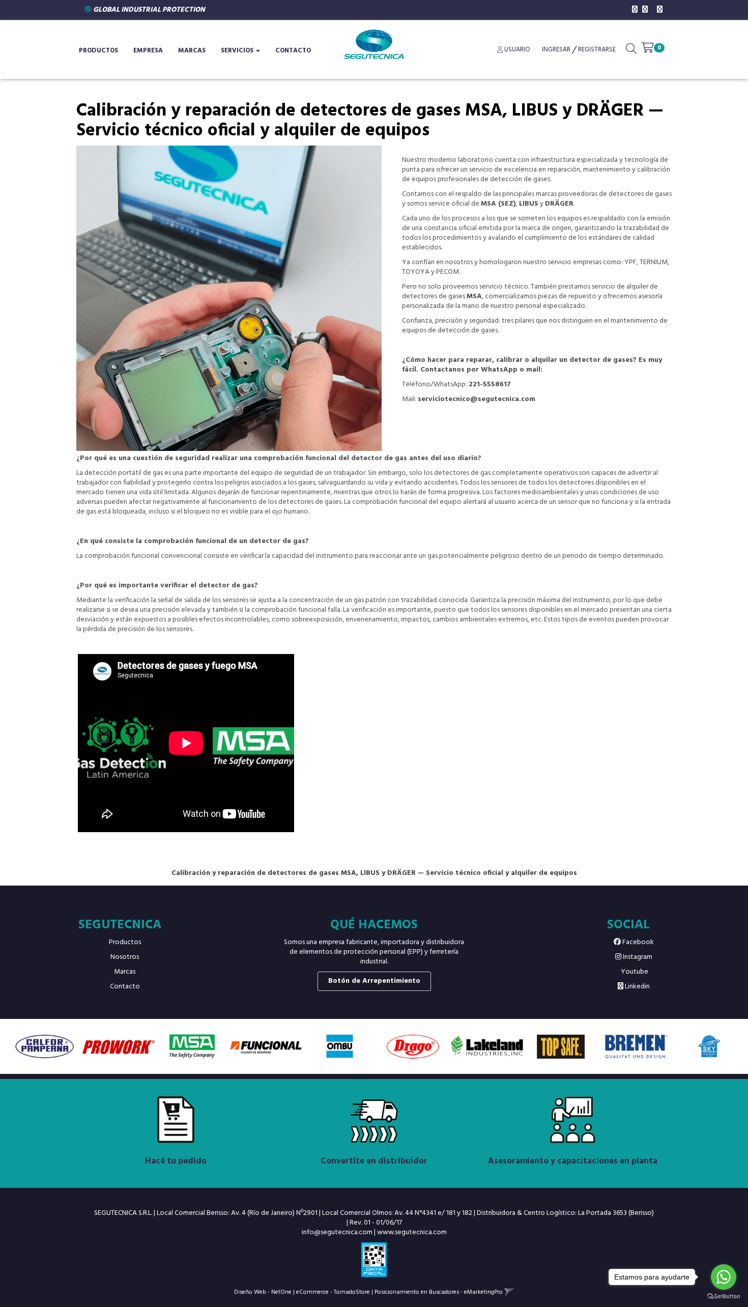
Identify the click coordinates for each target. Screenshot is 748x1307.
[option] (44, 1046)
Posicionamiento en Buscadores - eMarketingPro (439, 1292)
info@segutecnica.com (337, 1232)
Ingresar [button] (556, 49)
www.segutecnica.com (412, 1232)
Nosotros (124, 957)
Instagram (636, 957)
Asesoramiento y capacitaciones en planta (572, 1161)
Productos (125, 942)
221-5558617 (490, 384)
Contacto (293, 50)
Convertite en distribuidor (374, 1161)
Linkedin (636, 986)
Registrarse (596, 49)
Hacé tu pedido (176, 1161)
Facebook (637, 942)
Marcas (192, 50)
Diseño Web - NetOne (263, 1292)
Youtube (633, 972)
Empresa (148, 50)
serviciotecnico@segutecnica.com (476, 399)
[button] (631, 51)
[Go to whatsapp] (723, 1277)
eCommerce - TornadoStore (333, 1292)
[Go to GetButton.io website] (723, 1296)
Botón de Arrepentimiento (374, 981)
